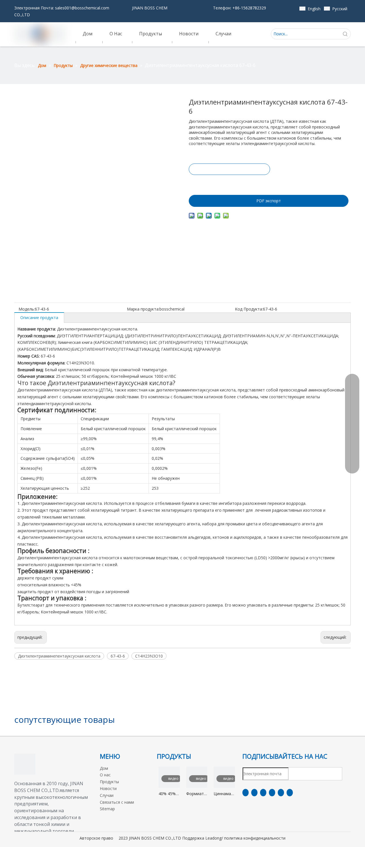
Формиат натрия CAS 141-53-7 (195, 794)
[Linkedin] (254, 792)
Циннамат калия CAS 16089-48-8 (224, 794)
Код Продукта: (249, 309)
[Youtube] (272, 792)
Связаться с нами (117, 802)
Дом (104, 768)
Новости (108, 788)
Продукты (109, 781)
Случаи (106, 795)
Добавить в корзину (229, 183)
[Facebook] (245, 792)
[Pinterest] (290, 792)
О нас (105, 774)
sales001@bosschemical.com (82, 8)
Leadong (213, 838)
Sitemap (107, 808)
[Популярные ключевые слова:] (345, 34)
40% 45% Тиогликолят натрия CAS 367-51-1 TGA (169, 794)
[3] (24, 764)
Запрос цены (229, 169)
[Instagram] (281, 792)
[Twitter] (263, 792)
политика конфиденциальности (254, 838)
